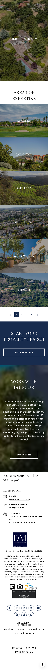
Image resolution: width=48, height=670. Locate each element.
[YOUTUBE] (38, 608)
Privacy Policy (24, 651)
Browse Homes (24, 352)
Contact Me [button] (24, 455)
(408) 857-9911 (16, 507)
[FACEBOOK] (9, 608)
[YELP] (16, 614)
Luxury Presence (24, 633)
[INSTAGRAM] (16, 608)
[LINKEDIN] (24, 608)
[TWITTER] (31, 608)
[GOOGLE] (24, 614)
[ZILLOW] (31, 614)
